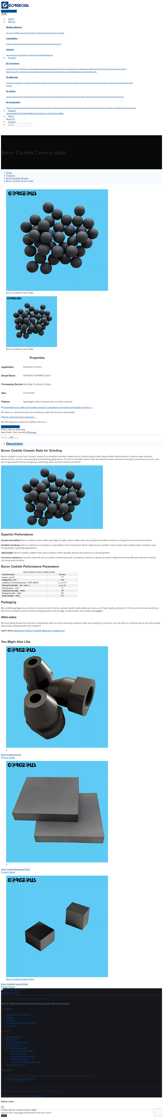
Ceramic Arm (41, 72)
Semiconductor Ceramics (51, 108)
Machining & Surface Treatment (21, 1022)
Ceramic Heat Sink (53, 72)
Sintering (50, 44)
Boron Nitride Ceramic (112, 83)
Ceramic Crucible (76, 69)
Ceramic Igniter (108, 69)
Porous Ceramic (66, 72)
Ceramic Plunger (117, 97)
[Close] (2, 1107)
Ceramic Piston (95, 97)
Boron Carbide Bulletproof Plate (15, 869)
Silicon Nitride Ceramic (83, 83)
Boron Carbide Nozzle (11, 754)
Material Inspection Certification (44, 113)
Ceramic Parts (32, 97)
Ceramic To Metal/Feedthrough (26, 1062)
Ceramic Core (17, 72)
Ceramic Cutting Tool (14, 69)
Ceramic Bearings (45, 69)
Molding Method (14, 27)
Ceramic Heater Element (23, 1056)
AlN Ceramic (12, 1039)
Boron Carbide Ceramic (27, 83)
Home (11, 19)
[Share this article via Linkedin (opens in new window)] (15, 438)
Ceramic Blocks (11, 97)
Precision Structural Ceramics (17, 108)
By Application (13, 102)
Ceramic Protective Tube (61, 69)
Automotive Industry (68, 108)
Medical (43, 55)
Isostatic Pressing (26, 33)
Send (4, 1116)
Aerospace (10, 55)
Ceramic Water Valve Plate (92, 69)
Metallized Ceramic (79, 72)
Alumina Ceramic (12, 83)
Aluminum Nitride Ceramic (65, 83)
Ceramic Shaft (106, 97)
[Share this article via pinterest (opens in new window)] (17, 438)
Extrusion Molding (13, 33)
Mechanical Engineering (127, 108)
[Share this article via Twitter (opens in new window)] (11, 437)
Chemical (49, 55)
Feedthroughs (91, 72)
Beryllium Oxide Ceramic (23, 1050)
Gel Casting (47, 33)
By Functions (12, 63)
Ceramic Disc (65, 97)
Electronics (27, 55)
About (11, 116)
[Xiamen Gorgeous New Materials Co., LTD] (16, 992)
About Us (10, 119)
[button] (47, 407)
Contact (12, 121)
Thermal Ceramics (35, 108)
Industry (10, 49)
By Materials (12, 77)
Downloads (11, 113)
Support (12, 110)
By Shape (11, 91)
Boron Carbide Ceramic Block (14, 984)
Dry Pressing (38, 33)
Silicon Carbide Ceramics (45, 83)
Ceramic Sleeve (43, 97)
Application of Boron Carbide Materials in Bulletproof (39, 630)
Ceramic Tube (84, 97)
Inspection (57, 44)
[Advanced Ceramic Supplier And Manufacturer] (15, 8)
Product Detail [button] (8, 757)
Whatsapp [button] (31, 432)
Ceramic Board (54, 97)
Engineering (35, 55)
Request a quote (9, 11)
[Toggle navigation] (4, 14)
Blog (61, 113)
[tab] (84, 443)
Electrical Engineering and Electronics (104, 108)
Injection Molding (57, 33)
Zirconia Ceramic (98, 83)
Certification (23, 113)
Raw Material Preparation (30, 44)
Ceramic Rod (74, 97)
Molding (43, 44)
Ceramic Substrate (29, 72)
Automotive (18, 55)
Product (12, 57)
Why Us (11, 21)
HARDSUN (37, 1096)
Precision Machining (13, 44)
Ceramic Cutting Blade (30, 69)
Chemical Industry (83, 108)
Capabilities (11, 38)
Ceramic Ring (22, 97)
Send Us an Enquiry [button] (10, 426)
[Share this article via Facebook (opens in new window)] (8, 438)
